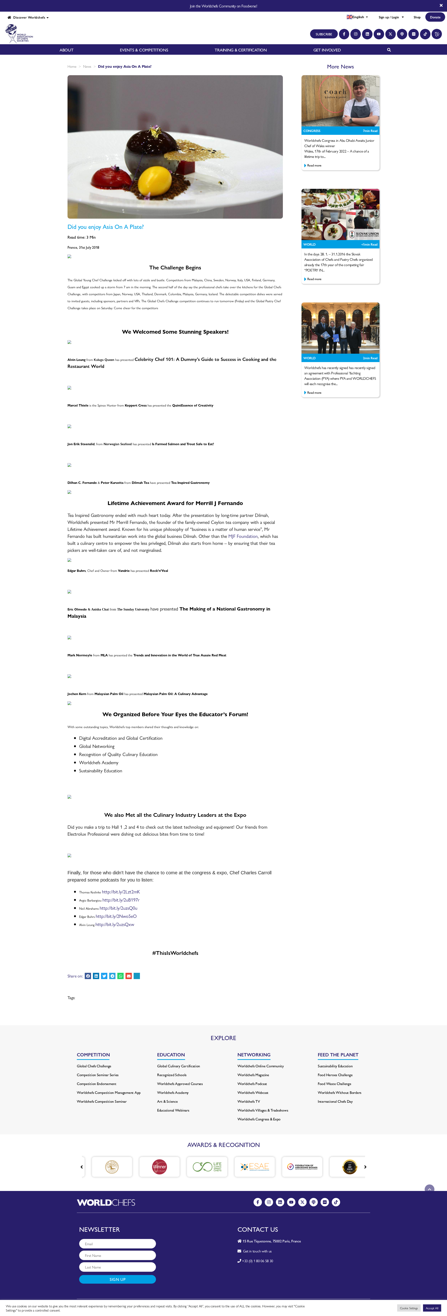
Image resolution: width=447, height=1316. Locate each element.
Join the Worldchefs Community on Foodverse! (223, 6)
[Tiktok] (425, 34)
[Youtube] (379, 34)
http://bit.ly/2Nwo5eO (116, 915)
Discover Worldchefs (28, 17)
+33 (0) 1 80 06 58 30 (257, 1260)
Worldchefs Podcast (252, 1083)
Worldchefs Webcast (252, 1092)
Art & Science (167, 1101)
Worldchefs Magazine (253, 1074)
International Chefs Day (335, 1101)
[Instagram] (355, 34)
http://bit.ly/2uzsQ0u (118, 907)
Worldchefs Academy (173, 1092)
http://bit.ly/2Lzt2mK (121, 891)
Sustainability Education (335, 1065)
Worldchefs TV (248, 1101)
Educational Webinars (173, 1110)
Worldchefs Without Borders (339, 1092)
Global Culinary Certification (178, 1065)
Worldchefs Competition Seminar (102, 1101)
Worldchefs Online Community (260, 1065)
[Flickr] (413, 34)
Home (72, 66)
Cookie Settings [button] (409, 1308)
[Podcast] (402, 34)
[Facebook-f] (344, 34)
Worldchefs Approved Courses (180, 1083)
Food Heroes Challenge (335, 1074)
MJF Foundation (243, 536)
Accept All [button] (432, 1308)
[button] (88, 976)
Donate (435, 17)
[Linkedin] (367, 34)
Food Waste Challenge (334, 1083)
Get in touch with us (256, 1251)
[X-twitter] (390, 34)
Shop (417, 17)
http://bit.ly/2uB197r (120, 899)
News (87, 66)
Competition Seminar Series (98, 1074)
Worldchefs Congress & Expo (259, 1119)
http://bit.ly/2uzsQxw (114, 924)
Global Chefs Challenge (94, 1065)
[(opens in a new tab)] (105, 1167)
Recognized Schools (171, 1074)
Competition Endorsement (96, 1083)
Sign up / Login (389, 17)
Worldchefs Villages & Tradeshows (262, 1110)
